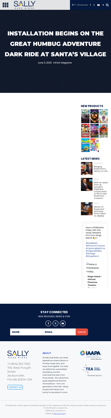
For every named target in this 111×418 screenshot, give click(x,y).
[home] (25, 5)
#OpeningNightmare (96, 248)
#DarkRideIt (92, 243)
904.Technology (60, 414)
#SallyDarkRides (94, 250)
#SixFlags (90, 253)
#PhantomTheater (95, 245)
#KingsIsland (92, 256)
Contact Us (15, 387)
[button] (5, 5)
